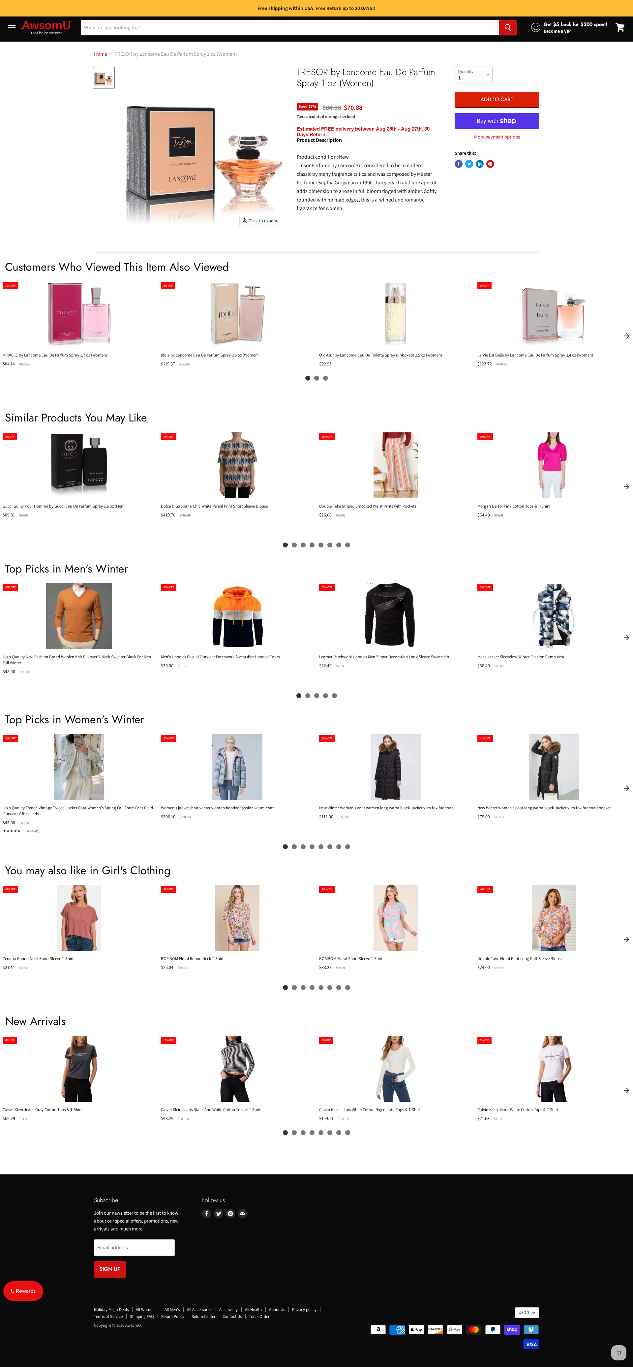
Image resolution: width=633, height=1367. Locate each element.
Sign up (110, 1269)
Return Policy (172, 1316)
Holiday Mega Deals (111, 1309)
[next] (626, 335)
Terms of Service (108, 1316)
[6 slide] (329, 545)
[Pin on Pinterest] (490, 164)
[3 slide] (325, 378)
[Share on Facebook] (459, 164)
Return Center (203, 1316)
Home (100, 54)
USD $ (524, 1312)
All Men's (172, 1309)
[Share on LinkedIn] (480, 164)
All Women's (146, 1309)
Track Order (259, 1316)
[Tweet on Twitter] (469, 164)
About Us (277, 1309)
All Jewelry (228, 1309)
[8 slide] (347, 545)
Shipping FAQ (142, 1316)
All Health (253, 1309)
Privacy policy (304, 1309)
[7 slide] (338, 545)
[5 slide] (320, 545)
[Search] (508, 27)
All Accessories (199, 1309)
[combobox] (290, 27)
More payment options (497, 137)
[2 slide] (316, 378)
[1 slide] (307, 378)
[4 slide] (312, 545)
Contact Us (232, 1316)
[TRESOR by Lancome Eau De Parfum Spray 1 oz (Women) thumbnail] (103, 77)
